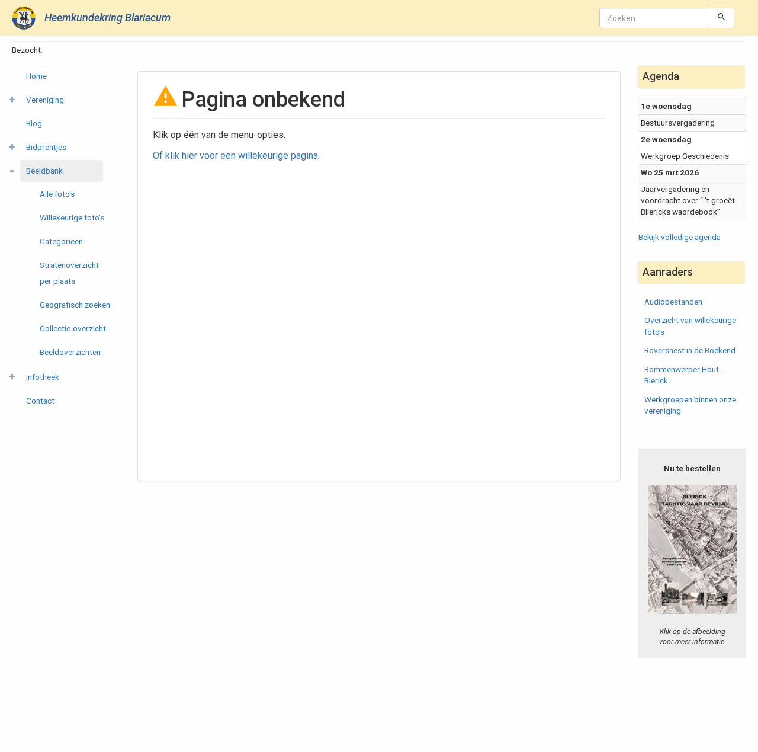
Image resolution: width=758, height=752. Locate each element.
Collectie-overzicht (73, 328)
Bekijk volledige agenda (679, 237)
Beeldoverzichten (70, 352)
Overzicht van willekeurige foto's (690, 325)
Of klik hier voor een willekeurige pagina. (236, 155)
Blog (34, 123)
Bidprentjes (46, 147)
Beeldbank (44, 170)
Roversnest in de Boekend (689, 350)
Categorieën (61, 241)
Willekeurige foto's (72, 217)
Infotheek (42, 377)
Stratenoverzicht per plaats (69, 273)
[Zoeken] (721, 18)
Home (36, 76)
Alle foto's (57, 194)
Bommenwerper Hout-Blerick (682, 374)
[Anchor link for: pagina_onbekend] (356, 97)
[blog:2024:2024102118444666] (692, 549)
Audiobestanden (673, 301)
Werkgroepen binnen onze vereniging (690, 405)
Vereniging (45, 99)
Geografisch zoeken (75, 304)
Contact (40, 400)
